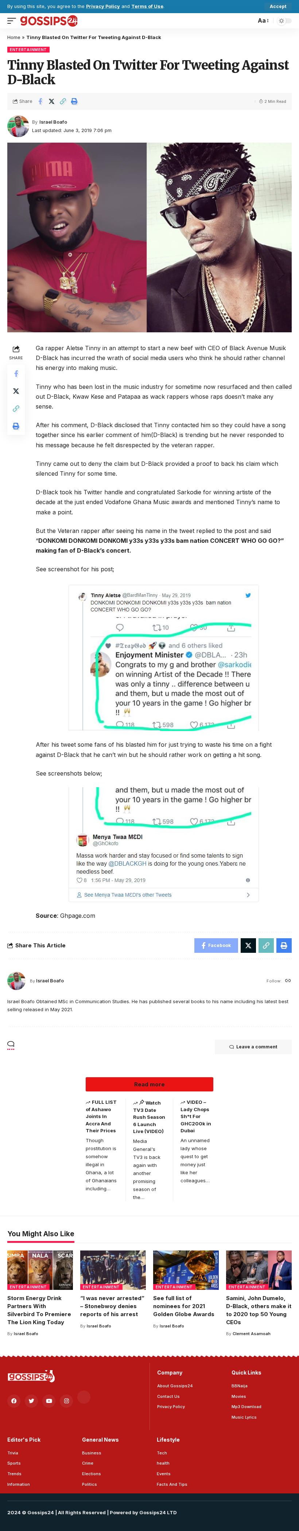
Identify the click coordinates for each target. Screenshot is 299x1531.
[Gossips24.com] (48, 20)
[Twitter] (31, 1401)
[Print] (74, 101)
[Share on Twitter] (51, 101)
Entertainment (28, 49)
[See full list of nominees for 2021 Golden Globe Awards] (186, 1270)
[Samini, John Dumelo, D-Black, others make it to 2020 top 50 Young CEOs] (259, 1270)
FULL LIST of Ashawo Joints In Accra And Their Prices (101, 1116)
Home (13, 37)
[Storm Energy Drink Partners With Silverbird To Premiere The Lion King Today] (40, 1270)
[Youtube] (48, 1401)
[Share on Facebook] (40, 101)
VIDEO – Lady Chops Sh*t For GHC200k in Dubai (195, 1116)
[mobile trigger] (13, 20)
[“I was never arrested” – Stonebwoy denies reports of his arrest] (113, 1270)
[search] (248, 20)
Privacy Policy (103, 6)
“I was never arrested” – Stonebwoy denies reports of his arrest (112, 1306)
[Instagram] (66, 1401)
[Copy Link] (63, 101)
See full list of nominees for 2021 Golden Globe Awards (183, 1306)
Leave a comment (256, 1046)
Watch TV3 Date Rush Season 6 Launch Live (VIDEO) (149, 1117)
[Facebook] (13, 1401)
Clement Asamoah (252, 1333)
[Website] (288, 981)
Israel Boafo (53, 122)
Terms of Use (147, 6)
